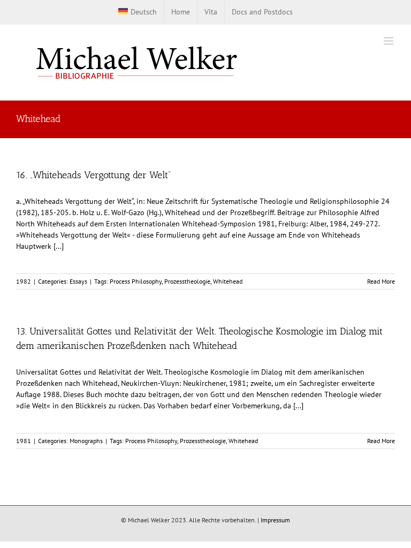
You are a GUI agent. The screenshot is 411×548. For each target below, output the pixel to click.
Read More (381, 281)
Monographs (86, 441)
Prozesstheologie (187, 281)
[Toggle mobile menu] (389, 41)
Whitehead (227, 281)
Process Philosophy (136, 281)
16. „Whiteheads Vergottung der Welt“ (93, 175)
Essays (78, 281)
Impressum (275, 520)
